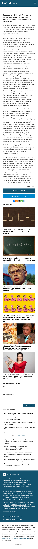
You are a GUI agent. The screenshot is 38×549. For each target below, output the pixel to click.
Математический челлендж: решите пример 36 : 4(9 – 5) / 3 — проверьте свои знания (19, 260)
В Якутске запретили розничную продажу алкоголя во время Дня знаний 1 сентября (19, 460)
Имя (4, 387)
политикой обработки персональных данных (15, 538)
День (13, 436)
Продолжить (19, 544)
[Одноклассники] (16, 201)
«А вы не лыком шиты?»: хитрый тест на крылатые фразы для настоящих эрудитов (18, 377)
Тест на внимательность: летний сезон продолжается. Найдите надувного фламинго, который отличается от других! (18, 318)
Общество (5, 12)
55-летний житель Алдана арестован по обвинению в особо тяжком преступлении (19, 418)
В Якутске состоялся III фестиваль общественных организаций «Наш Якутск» (19, 414)
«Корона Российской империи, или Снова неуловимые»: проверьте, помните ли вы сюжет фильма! (17, 348)
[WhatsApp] (21, 201)
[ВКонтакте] (14, 201)
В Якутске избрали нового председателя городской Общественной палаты (19, 428)
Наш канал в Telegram (20, 196)
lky (14, 512)
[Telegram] (24, 201)
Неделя (18, 436)
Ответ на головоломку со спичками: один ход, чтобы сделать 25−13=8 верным (17, 231)
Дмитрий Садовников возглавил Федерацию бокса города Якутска (19, 423)
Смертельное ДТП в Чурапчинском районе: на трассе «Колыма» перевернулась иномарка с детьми (18, 454)
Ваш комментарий (8, 394)
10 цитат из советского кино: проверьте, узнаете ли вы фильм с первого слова (17, 289)
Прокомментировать (19, 190)
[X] (19, 201)
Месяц (23, 436)
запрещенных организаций (18, 504)
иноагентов (6, 504)
